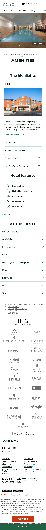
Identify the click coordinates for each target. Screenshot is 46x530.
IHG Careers (28, 459)
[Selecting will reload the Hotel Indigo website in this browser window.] (36, 350)
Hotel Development (31, 461)
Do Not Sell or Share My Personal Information (33, 470)
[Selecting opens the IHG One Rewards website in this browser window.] (23, 433)
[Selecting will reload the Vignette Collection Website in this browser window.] (36, 340)
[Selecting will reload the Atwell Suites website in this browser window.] (36, 407)
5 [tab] (26, 45)
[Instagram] (14, 448)
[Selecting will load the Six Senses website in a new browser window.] (14, 331)
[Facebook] (4, 448)
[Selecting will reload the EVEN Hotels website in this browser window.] (14, 388)
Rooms (13, 10)
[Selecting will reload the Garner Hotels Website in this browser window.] (36, 397)
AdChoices (28, 467)
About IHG (6, 459)
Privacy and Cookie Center (9, 470)
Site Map (5, 474)
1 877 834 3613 (29, 480)
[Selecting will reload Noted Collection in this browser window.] (14, 359)
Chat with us (7, 464)
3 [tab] (23, 45)
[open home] (1, 308)
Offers (4, 10)
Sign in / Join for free (31, 3)
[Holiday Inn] (8, 4)
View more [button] (7, 214)
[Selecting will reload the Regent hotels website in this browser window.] (36, 331)
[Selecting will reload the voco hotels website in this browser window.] (36, 359)
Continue (23, 519)
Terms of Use (7, 467)
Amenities (23, 10)
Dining (32, 10)
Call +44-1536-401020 (14, 134)
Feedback (27, 474)
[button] (43, 4)
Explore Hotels (29, 464)
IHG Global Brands (9, 461)
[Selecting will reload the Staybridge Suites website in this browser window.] (14, 416)
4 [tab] (25, 45)
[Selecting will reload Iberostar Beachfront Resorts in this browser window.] (14, 378)
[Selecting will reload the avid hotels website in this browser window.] (14, 407)
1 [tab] (20, 45)
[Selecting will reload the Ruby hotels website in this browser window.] (14, 369)
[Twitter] (9, 448)
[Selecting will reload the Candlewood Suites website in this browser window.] (23, 426)
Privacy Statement (10, 511)
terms (6, 507)
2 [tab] (21, 45)
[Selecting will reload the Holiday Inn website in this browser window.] (14, 397)
